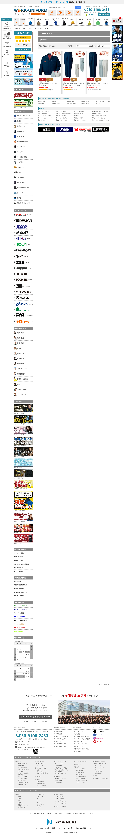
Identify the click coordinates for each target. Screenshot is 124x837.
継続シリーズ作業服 (20, 521)
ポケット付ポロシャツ (43, 785)
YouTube (99, 741)
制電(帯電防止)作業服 (23, 769)
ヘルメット (40, 808)
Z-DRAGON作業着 (62, 120)
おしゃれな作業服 (44, 111)
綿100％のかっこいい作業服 (100, 111)
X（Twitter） (100, 731)
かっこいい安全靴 (62, 118)
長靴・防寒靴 (79, 771)
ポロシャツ (39, 779)
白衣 (19, 800)
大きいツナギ (59, 763)
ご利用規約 (78, 751)
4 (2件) (75, 90)
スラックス (40, 765)
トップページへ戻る (81, 744)
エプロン (39, 802)
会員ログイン (79, 746)
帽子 (96, 775)
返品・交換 (59, 741)
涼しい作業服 (18, 467)
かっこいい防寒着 (61, 778)
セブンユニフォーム (61, 803)
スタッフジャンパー (81, 761)
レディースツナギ (100, 767)
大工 (55, 101)
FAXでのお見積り (61, 739)
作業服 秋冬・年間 (22, 763)
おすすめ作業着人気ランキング (101, 120)
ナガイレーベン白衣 (61, 801)
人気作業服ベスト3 (23, 782)
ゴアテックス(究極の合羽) (64, 113)
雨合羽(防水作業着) (61, 768)
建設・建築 (42, 101)
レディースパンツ (100, 765)
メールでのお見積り (62, 736)
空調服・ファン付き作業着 (101, 778)
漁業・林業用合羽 (61, 774)
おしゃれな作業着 (22, 778)
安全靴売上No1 (43, 113)
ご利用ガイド (79, 731)
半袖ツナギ (59, 765)
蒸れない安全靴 (80, 772)
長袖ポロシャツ (41, 783)
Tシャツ (38, 776)
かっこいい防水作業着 (62, 770)
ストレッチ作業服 (79, 111)
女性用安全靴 (98, 773)
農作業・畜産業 (72, 103)
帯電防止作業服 (97, 113)
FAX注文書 (59, 734)
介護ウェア (21, 804)
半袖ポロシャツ (41, 781)
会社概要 (78, 734)
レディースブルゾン (100, 763)
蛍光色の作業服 (19, 631)
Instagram (99, 738)
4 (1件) (51, 90)
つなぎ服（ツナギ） (61, 761)
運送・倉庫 (57, 103)
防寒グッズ (18, 543)
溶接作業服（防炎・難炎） (100, 116)
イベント (99, 103)
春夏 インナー (40, 770)
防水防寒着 (59, 780)
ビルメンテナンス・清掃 (103, 101)
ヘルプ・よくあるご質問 (82, 739)
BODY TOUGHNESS (42, 774)
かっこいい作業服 (62, 111)
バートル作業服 (22, 784)
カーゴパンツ (40, 763)
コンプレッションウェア (45, 118)
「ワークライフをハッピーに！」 (52, 2)
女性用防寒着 (98, 771)
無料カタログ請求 (61, 746)
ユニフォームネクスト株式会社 (37, 721)
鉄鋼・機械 (71, 101)
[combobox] (61, 7)
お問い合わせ (105, 14)
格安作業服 (18, 581)
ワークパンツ (40, 761)
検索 (78, 7)
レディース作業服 (62, 116)
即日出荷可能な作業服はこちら (23, 107)
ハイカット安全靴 (80, 782)
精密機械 (41, 103)
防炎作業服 (18, 532)
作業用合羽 (59, 772)
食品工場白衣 (21, 808)
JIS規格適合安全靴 (81, 776)
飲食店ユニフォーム (23, 806)
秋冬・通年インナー (42, 772)
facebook (99, 735)
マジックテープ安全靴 (81, 780)
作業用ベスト (79, 764)
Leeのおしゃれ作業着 (80, 120)
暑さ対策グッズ (79, 113)
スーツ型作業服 (19, 478)
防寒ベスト (59, 782)
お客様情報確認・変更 (82, 749)
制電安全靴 (79, 774)
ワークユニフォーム (34, 705)
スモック (97, 769)
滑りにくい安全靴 (80, 778)
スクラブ (39, 798)
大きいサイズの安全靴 (99, 118)
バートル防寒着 (60, 798)
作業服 (19, 761)
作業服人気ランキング (21, 489)
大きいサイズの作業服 (45, 116)
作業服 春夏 (21, 765)
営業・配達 (86, 103)
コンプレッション (41, 768)
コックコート (40, 804)
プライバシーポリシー (82, 736)
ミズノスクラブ (60, 800)
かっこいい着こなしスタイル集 (23, 424)
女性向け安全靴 (79, 118)
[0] (117, 25)
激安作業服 (42, 120)
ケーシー (39, 800)
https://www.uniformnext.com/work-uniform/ (31, 747)
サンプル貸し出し (61, 744)
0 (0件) (99, 90)
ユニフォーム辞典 (61, 806)
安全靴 (77, 767)
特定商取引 (78, 741)
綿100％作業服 (22, 780)
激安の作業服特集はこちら (22, 511)
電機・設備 (86, 101)
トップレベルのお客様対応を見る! (34, 717)
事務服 (19, 802)
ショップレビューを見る (23, 49)
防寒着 (58, 776)
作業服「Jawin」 (79, 116)
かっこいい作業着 (22, 767)
